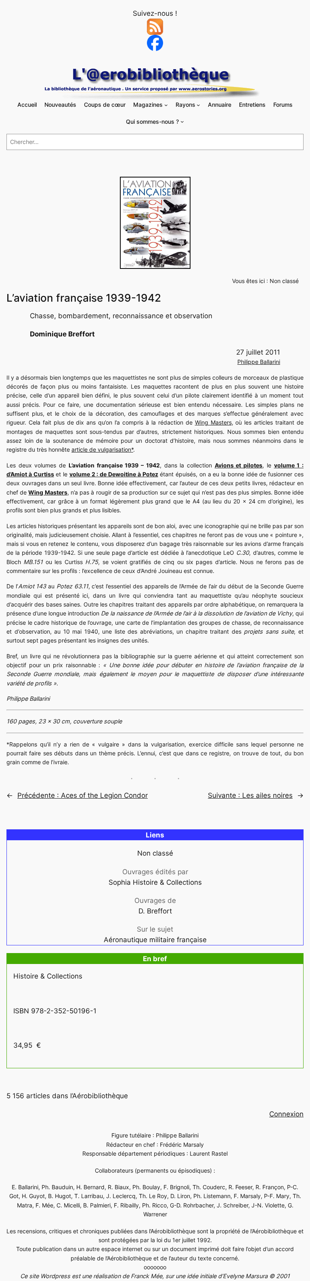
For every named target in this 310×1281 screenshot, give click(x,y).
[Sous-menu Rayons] (198, 105)
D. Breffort (155, 911)
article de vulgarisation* (102, 449)
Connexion (286, 1114)
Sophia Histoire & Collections (155, 882)
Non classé (284, 280)
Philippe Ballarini (258, 361)
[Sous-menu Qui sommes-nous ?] (182, 121)
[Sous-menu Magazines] (166, 105)
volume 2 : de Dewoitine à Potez (113, 474)
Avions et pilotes (238, 465)
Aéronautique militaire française (155, 940)
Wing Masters (213, 422)
